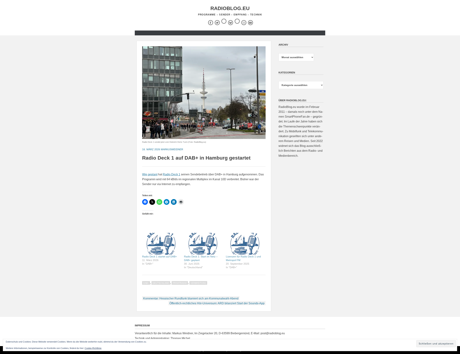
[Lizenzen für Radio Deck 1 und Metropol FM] (245, 244)
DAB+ (146, 283)
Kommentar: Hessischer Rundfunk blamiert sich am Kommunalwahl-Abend (190, 298)
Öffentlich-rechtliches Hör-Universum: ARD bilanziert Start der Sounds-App (216, 303)
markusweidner (172, 149)
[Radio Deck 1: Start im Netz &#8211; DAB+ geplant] (203, 244)
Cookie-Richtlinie (93, 348)
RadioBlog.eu (230, 8)
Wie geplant (149, 174)
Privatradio (180, 283)
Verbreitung (198, 283)
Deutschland (161, 283)
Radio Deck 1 (171, 174)
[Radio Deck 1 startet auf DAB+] (161, 244)
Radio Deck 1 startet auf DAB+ (159, 256)
